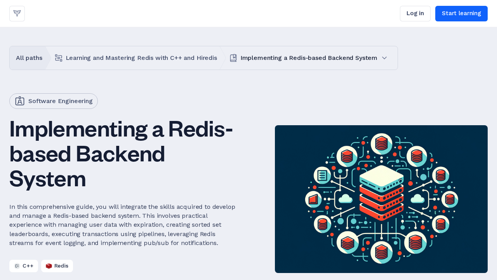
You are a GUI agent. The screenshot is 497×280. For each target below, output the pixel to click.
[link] (17, 13)
